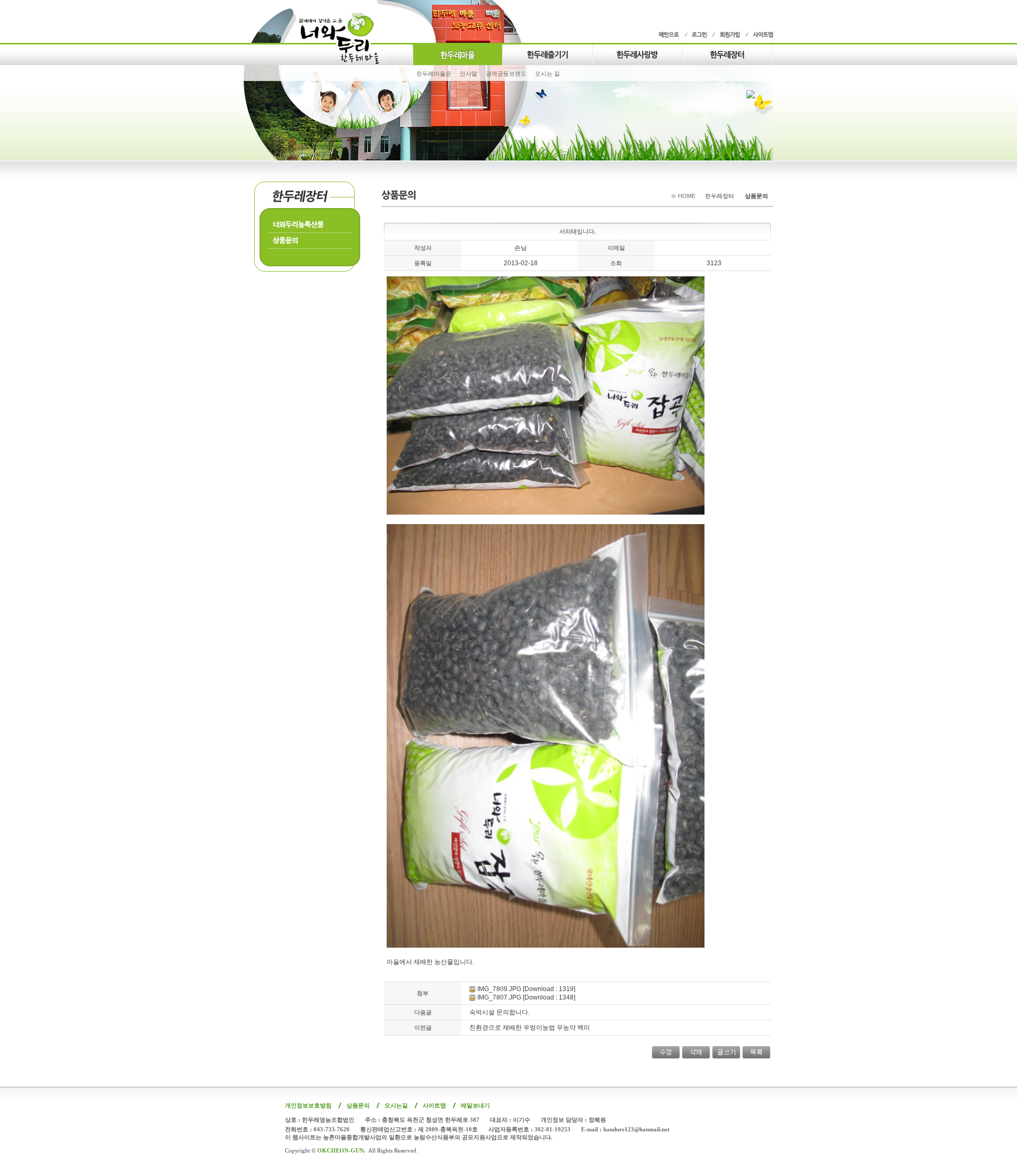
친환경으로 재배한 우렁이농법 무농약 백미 (529, 1027)
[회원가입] (728, 34)
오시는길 (396, 1105)
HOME (686, 196)
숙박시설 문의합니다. (499, 1012)
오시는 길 (547, 73)
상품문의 (285, 240)
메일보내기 (475, 1105)
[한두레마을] (457, 53)
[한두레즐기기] (547, 53)
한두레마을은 (433, 73)
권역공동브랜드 (506, 73)
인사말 (468, 73)
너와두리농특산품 (298, 224)
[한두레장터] (727, 53)
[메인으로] (671, 34)
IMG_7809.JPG (499, 989)
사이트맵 (434, 1105)
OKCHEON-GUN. (341, 1150)
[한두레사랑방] (637, 53)
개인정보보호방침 (308, 1105)
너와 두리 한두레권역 (343, 38)
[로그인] (698, 34)
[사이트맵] (759, 34)
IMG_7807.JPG (499, 997)
